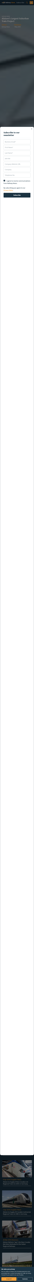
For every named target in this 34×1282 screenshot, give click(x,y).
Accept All (9, 1279)
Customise (25, 1279)
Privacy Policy (8, 190)
